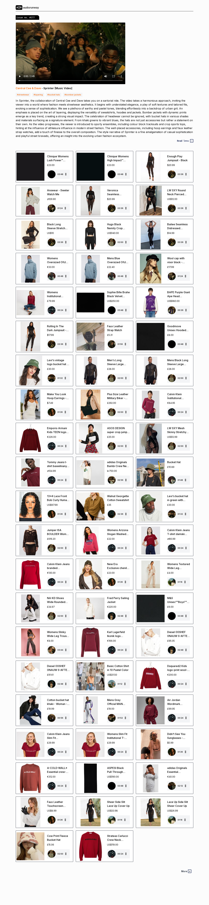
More (185, 871)
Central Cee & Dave (28, 88)
